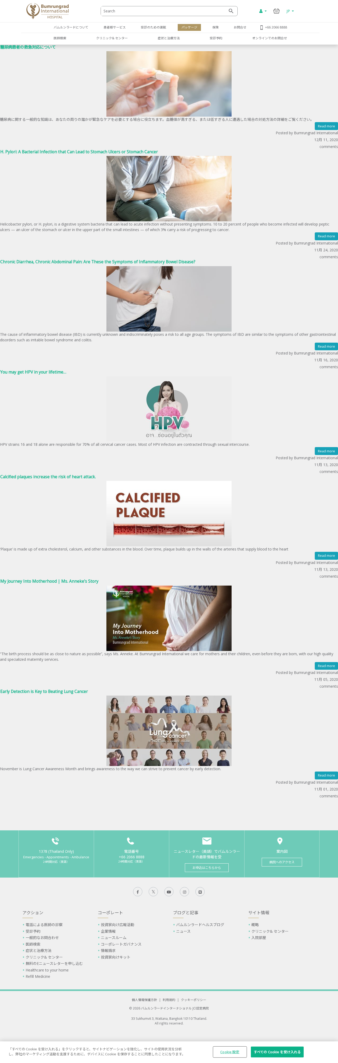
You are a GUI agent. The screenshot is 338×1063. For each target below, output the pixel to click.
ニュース (183, 931)
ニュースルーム (113, 937)
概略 (255, 924)
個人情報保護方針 (144, 1000)
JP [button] (289, 10)
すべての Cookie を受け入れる (277, 1052)
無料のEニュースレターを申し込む (54, 963)
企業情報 (108, 931)
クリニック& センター (112, 38)
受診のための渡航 (153, 27)
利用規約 (169, 1000)
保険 (215, 27)
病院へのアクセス (281, 862)
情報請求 (108, 950)
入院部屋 (258, 937)
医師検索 (60, 38)
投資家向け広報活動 (117, 924)
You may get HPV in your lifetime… (33, 372)
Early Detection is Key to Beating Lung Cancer (44, 691)
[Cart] (276, 11)
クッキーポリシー (193, 1000)
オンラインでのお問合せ (269, 38)
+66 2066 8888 (276, 27)
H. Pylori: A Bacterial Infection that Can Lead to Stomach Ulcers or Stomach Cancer (79, 152)
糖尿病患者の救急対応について (28, 47)
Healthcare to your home (47, 970)
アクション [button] (32, 913)
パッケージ (189, 27)
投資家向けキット (115, 957)
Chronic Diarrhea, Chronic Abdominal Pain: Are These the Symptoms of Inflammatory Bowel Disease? (97, 262)
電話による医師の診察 (44, 924)
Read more (326, 126)
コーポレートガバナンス (121, 944)
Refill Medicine (38, 976)
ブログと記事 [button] (185, 913)
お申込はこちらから (207, 867)
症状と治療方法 (169, 38)
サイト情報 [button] (258, 913)
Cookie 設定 (229, 1052)
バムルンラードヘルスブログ (200, 924)
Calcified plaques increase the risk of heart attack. (48, 477)
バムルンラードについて (71, 27)
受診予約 (216, 38)
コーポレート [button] (110, 913)
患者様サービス (115, 27)
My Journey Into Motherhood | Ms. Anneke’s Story (49, 581)
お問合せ (240, 27)
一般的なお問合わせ (42, 937)
